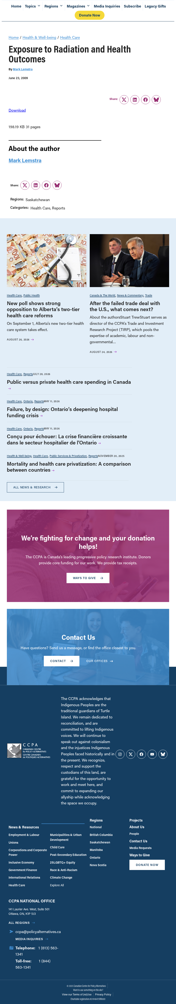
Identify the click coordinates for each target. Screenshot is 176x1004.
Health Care (70, 37)
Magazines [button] (76, 6)
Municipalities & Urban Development (66, 837)
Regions (96, 820)
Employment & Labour (24, 835)
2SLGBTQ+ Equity (62, 862)
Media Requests (140, 848)
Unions (13, 842)
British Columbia (101, 835)
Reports (58, 208)
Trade (148, 295)
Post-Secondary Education (68, 855)
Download (17, 110)
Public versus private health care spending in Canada (69, 381)
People (134, 834)
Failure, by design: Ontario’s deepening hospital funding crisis (62, 412)
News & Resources (24, 827)
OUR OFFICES (97, 661)
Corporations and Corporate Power (28, 852)
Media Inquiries (107, 6)
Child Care (57, 847)
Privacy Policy (103, 994)
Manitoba (96, 850)
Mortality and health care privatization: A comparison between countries (69, 466)
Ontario (28, 401)
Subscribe (132, 6)
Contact (58, 661)
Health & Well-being (39, 37)
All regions (19, 923)
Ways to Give (139, 855)
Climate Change (61, 877)
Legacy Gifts (155, 6)
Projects (136, 820)
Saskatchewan (38, 199)
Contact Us (138, 841)
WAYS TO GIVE (84, 578)
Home (16, 6)
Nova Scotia (98, 865)
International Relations (24, 877)
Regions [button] (51, 6)
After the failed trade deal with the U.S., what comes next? (125, 306)
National (96, 827)
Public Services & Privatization (68, 456)
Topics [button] (30, 6)
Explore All (57, 885)
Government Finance (23, 870)
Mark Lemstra (23, 69)
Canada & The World (102, 295)
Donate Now (89, 15)
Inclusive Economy (21, 862)
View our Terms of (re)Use (76, 994)
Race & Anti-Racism (63, 870)
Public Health (31, 295)
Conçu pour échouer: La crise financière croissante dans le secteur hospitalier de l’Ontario (67, 439)
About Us (136, 827)
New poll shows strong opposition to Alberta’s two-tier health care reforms (43, 309)
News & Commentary (130, 295)
